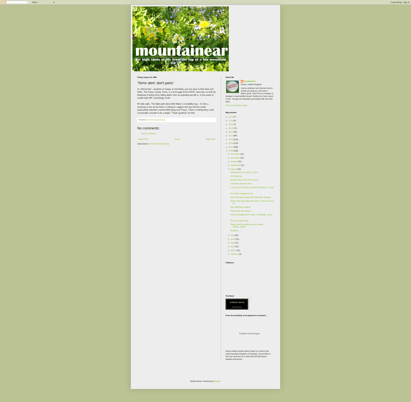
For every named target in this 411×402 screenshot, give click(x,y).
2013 (230, 124)
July (233, 235)
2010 (230, 136)
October (234, 161)
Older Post (210, 139)
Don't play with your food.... (242, 183)
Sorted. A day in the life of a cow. (244, 180)
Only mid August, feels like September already (250, 197)
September (236, 165)
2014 (230, 121)
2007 (230, 147)
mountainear (250, 81)
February (235, 254)
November (235, 158)
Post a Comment (148, 133)
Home (177, 139)
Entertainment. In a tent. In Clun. (244, 172)
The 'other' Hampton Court (241, 193)
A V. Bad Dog (236, 176)
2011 (230, 132)
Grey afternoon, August (240, 207)
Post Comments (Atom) (159, 144)
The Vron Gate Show (239, 221)
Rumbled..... (235, 230)
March (234, 250)
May (233, 243)
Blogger (217, 381)
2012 (230, 128)
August (234, 169)
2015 (230, 117)
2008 (230, 143)
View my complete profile (236, 105)
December (235, 154)
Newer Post (143, 139)
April (233, 246)
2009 (230, 139)
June (233, 239)
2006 (230, 151)
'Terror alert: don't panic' (240, 211)
